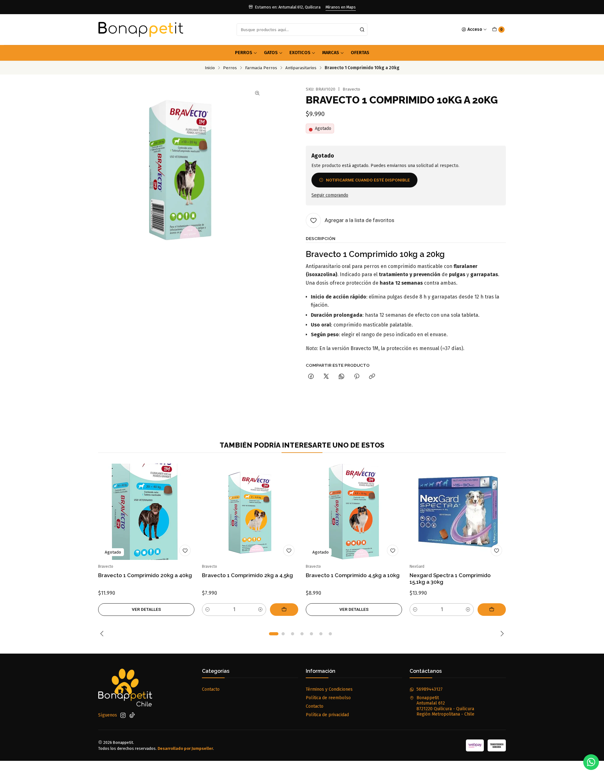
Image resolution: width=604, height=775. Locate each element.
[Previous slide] (103, 634)
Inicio (210, 68)
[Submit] (362, 29)
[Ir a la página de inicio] (140, 29)
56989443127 (430, 689)
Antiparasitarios (300, 68)
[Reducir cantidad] (207, 610)
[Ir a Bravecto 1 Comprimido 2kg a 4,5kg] (250, 512)
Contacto (211, 689)
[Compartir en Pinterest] (356, 376)
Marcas (330, 52)
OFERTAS (360, 52)
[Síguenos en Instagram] (123, 715)
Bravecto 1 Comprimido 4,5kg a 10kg (353, 575)
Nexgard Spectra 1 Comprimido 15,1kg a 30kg (450, 578)
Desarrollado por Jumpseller (185, 748)
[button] (273, 634)
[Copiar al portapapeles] (372, 376)
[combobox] (302, 29)
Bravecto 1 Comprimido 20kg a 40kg (145, 575)
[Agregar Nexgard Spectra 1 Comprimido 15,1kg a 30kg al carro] (492, 609)
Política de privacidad (327, 714)
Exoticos (299, 52)
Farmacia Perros (261, 68)
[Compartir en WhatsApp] (341, 376)
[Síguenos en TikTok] (132, 715)
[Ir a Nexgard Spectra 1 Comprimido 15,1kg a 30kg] (458, 512)
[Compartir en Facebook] (311, 376)
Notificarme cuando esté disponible (368, 179)
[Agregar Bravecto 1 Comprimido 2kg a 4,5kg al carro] (284, 609)
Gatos (271, 52)
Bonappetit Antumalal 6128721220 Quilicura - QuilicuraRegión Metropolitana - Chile (445, 706)
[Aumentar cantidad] (260, 610)
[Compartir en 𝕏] (326, 376)
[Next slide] (501, 634)
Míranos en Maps (341, 7)
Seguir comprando (329, 195)
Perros (243, 52)
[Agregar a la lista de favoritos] (185, 550)
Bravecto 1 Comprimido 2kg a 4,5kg (247, 575)
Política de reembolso (328, 697)
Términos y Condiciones (329, 689)
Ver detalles (146, 609)
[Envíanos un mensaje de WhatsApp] (591, 762)
